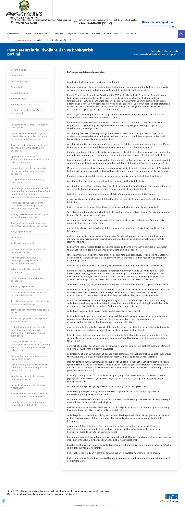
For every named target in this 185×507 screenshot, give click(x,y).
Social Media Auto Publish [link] (81, 505)
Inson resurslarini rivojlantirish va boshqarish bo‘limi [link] (28, 250)
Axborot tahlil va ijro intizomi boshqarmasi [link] (25, 271)
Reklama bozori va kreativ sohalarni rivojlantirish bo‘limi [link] (29, 357)
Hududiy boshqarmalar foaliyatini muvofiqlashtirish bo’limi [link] (28, 404)
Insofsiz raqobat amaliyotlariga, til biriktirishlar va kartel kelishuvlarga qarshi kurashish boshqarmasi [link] (29, 136)
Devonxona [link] (16, 237)
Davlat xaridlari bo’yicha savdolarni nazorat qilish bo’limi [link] (28, 294)
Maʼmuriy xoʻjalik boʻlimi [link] (22, 286)
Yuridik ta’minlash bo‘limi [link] (23, 243)
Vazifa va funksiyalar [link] (21, 81)
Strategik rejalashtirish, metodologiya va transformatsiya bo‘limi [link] (29, 216)
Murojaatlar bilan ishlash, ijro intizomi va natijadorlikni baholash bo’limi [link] (30, 395)
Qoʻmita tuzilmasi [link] (19, 93)
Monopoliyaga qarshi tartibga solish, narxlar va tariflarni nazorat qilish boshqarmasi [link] (29, 171)
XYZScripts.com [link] (107, 505)
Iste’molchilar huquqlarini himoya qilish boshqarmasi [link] (28, 181)
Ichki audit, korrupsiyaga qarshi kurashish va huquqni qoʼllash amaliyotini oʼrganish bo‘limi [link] (27, 206)
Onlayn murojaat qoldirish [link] (157, 22)
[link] (181, 34)
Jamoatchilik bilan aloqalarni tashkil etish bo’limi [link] (29, 126)
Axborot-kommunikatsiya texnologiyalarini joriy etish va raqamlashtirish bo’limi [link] (26, 260)
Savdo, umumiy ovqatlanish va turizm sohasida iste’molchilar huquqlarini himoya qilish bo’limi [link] (30, 367)
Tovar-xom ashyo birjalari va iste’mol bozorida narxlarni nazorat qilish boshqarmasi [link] (29, 148)
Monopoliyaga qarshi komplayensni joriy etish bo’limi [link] (29, 320)
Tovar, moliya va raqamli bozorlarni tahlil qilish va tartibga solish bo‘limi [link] (29, 224)
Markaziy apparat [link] (19, 98)
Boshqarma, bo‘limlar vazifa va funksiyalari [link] (26, 111)
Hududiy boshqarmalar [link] (23, 104)
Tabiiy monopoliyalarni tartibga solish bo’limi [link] (30, 311)
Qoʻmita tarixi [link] (17, 75)
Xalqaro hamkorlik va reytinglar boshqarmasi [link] (27, 279)
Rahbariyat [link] (16, 87)
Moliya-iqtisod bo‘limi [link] (21, 231)
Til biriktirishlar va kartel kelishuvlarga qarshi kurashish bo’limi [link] (30, 302)
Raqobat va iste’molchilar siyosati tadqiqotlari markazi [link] (28, 378)
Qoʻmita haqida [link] (18, 70)
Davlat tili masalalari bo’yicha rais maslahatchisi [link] (28, 386)
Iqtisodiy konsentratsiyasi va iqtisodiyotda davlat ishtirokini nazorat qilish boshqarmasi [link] (30, 159)
